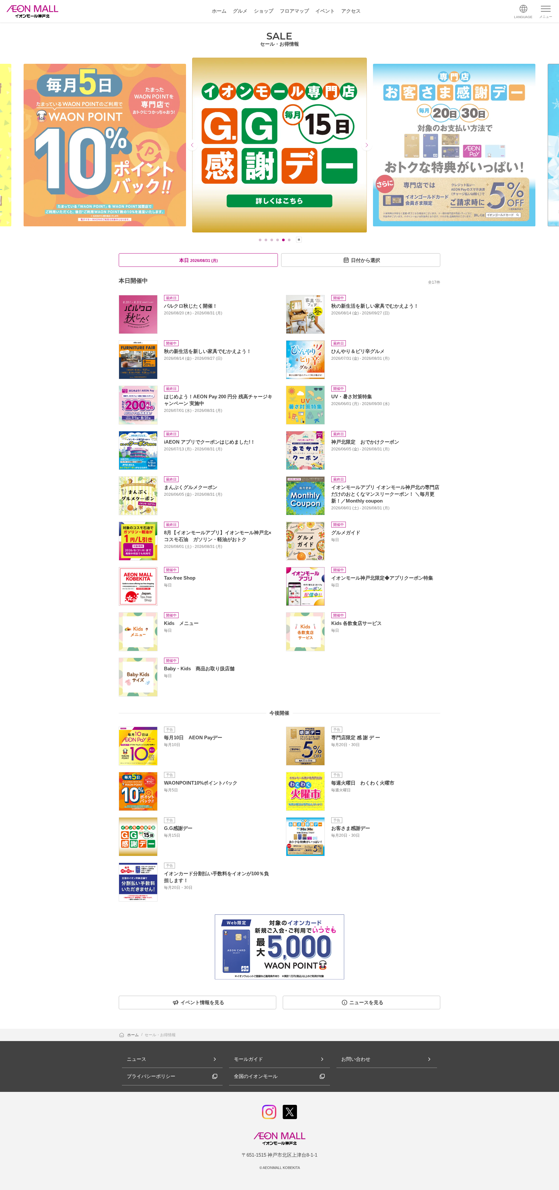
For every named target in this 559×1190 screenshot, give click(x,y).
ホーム (133, 1035)
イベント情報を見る (202, 1002)
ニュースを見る (366, 1002)
